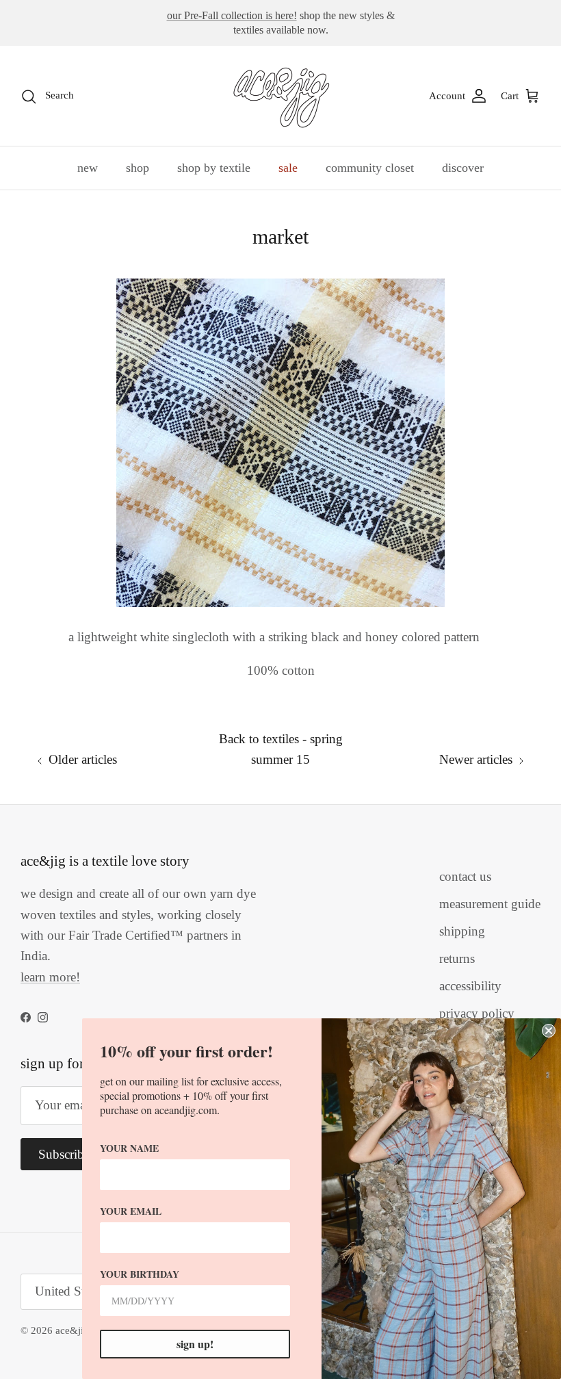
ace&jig (72, 1330)
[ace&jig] (280, 96)
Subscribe (64, 1154)
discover (463, 168)
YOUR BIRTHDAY (139, 1274)
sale (288, 168)
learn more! (50, 977)
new (87, 168)
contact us (465, 876)
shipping (462, 931)
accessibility (470, 986)
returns (457, 958)
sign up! (195, 1344)
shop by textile (213, 168)
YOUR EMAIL (130, 1211)
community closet (370, 168)
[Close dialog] (549, 1031)
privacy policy (476, 1013)
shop (137, 168)
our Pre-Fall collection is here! (232, 15)
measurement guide (489, 904)
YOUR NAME (129, 1148)
